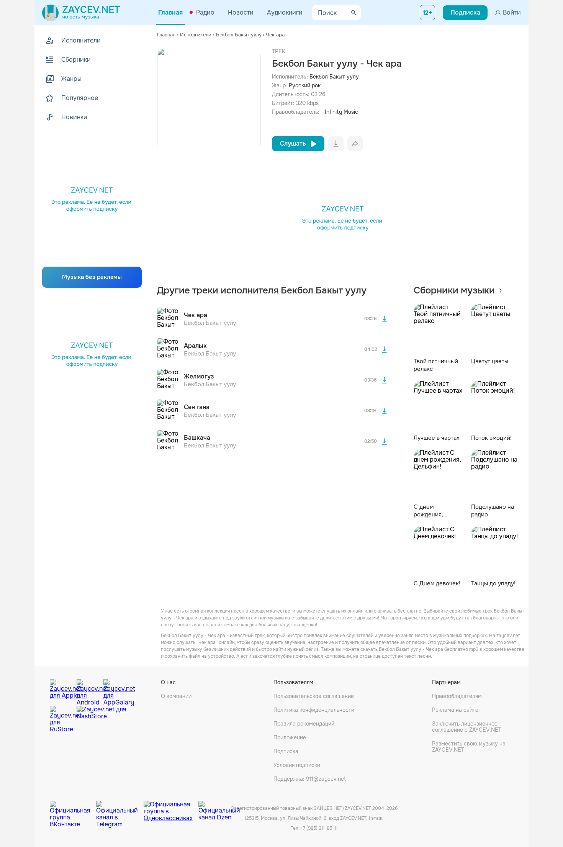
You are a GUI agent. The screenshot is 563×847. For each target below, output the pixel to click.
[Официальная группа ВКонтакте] (73, 808)
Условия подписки (296, 765)
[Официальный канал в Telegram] (120, 808)
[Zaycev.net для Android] (88, 690)
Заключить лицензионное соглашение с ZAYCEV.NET (466, 727)
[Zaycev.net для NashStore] (101, 719)
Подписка (285, 751)
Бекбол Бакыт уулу (334, 76)
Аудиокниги (285, 12)
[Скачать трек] (384, 319)
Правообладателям (457, 696)
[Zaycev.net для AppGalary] (114, 690)
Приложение (289, 737)
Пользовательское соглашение (313, 696)
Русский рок (305, 85)
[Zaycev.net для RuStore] (61, 719)
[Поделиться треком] (355, 143)
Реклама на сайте (455, 710)
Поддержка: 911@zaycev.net (309, 779)
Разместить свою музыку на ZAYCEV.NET (469, 747)
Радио (205, 12)
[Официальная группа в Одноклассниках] (171, 808)
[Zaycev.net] (81, 12)
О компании (176, 696)
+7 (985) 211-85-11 (319, 828)
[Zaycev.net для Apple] (61, 690)
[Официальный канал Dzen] (219, 808)
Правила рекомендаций (303, 724)
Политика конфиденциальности (313, 710)
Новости (241, 12)
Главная (170, 12)
